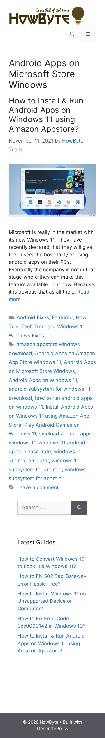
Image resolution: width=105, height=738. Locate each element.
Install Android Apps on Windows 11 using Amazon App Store (51, 416)
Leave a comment (38, 487)
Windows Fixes (26, 335)
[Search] (79, 508)
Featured (62, 317)
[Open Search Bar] (72, 34)
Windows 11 (71, 326)
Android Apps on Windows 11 (43, 380)
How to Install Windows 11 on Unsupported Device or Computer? (52, 601)
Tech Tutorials (37, 326)
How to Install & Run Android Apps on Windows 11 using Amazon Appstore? (46, 115)
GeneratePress (52, 728)
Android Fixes (33, 317)
